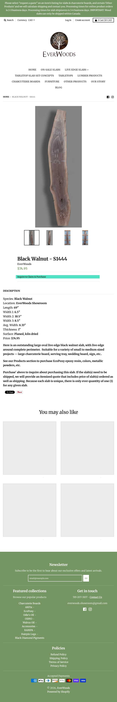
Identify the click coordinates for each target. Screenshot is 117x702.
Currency (22, 20)
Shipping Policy (59, 658)
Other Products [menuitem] (75, 81)
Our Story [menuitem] (98, 81)
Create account (82, 20)
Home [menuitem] (32, 69)
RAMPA (28, 630)
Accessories (28, 626)
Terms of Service (58, 662)
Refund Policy (58, 654)
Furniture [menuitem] (52, 81)
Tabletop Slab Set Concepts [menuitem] (34, 75)
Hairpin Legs (28, 634)
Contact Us (96, 597)
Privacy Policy (58, 665)
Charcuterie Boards (30, 603)
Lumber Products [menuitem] (90, 75)
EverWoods (24, 264)
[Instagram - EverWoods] (112, 96)
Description (11, 290)
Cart (105, 20)
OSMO (28, 618)
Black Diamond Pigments (29, 637)
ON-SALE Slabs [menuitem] (50, 69)
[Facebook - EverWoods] (108, 96)
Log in (68, 20)
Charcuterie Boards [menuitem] (26, 81)
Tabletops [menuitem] (65, 75)
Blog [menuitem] (58, 87)
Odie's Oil (28, 614)
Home (6, 97)
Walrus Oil (29, 622)
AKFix (28, 607)
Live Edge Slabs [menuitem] (75, 69)
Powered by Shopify (58, 691)
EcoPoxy (29, 611)
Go (86, 578)
